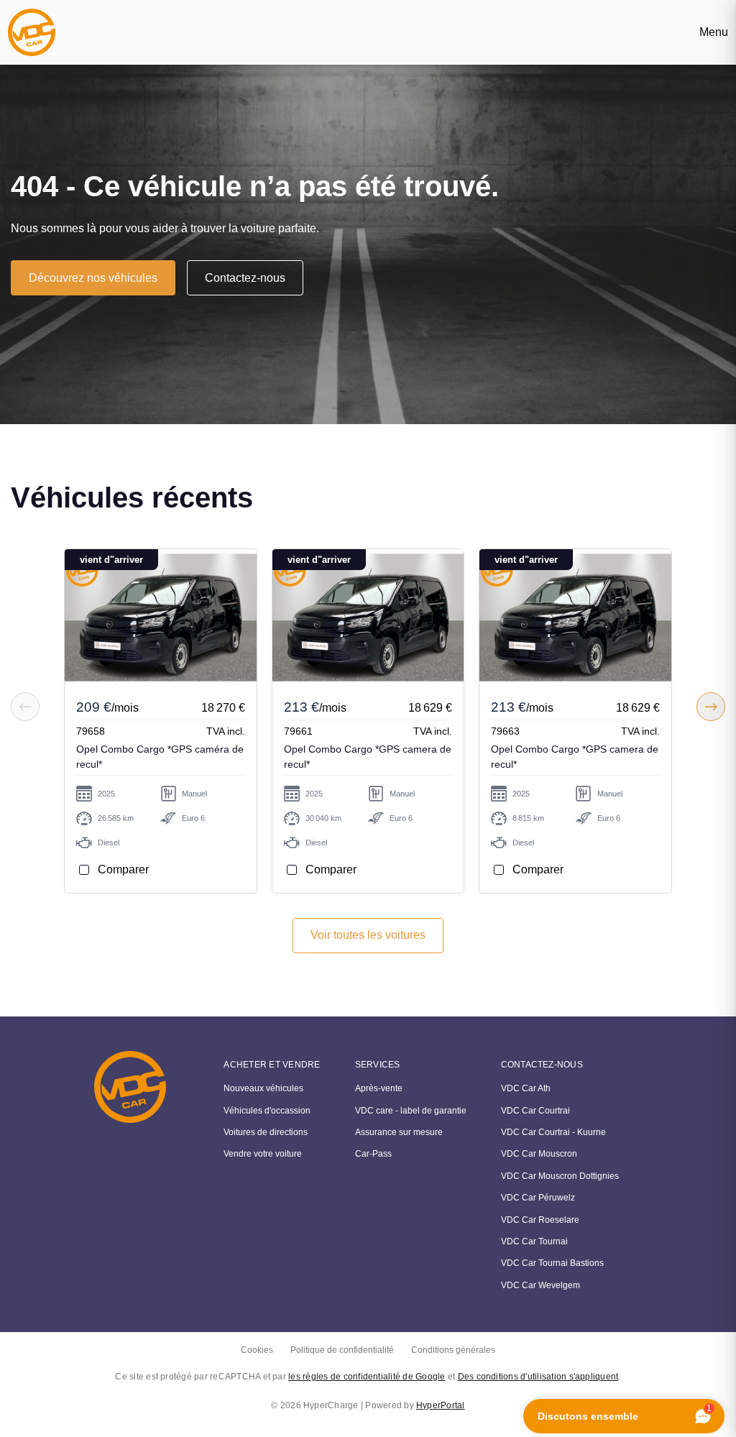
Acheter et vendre (272, 1065)
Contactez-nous (245, 278)
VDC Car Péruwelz (538, 1198)
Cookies (257, 1350)
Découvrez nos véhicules (93, 278)
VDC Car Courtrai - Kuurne (553, 1132)
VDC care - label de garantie (410, 1111)
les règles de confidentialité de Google (366, 1377)
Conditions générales (453, 1350)
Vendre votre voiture (263, 1154)
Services (377, 1065)
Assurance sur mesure (399, 1132)
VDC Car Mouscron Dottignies (560, 1176)
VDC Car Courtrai (535, 1111)
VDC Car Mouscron (539, 1154)
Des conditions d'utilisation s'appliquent (538, 1377)
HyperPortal (440, 1405)
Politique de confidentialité (342, 1350)
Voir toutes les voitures (368, 935)
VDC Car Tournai (534, 1241)
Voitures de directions (266, 1132)
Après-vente (378, 1088)
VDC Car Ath (526, 1088)
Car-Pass (373, 1154)
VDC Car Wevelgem (540, 1285)
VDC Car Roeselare (540, 1220)
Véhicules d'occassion (267, 1111)
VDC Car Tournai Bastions (552, 1263)
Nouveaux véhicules (263, 1088)
